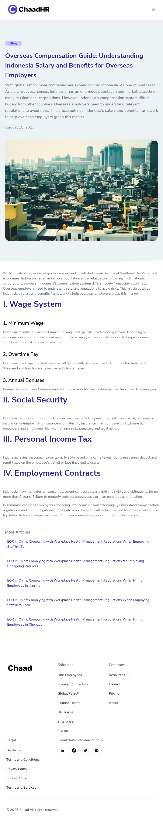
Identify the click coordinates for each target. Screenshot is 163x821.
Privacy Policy (16, 769)
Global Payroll (68, 693)
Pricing (114, 693)
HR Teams (65, 712)
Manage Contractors (73, 684)
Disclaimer (14, 750)
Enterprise (65, 721)
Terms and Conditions (23, 759)
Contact (115, 684)
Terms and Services (21, 787)
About (113, 703)
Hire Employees (70, 675)
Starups (63, 730)
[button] (153, 9)
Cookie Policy (16, 778)
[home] (30, 9)
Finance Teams (69, 703)
